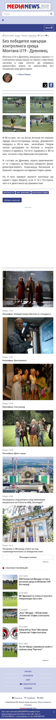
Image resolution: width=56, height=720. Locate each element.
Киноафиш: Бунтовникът (15, 360)
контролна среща (40, 193)
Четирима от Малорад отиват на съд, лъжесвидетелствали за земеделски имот (23, 550)
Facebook (31, 698)
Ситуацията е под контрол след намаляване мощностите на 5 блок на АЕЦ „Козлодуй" (24, 501)
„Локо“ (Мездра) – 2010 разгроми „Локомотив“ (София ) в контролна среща (34, 615)
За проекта (28, 676)
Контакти (18, 698)
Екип (28, 680)
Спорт (17, 35)
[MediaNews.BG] (28, 6)
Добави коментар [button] (12, 200)
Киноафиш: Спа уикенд (14, 406)
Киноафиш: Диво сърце (14, 453)
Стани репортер (29, 684)
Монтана (32, 35)
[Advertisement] (28, 237)
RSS (41, 698)
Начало (28, 671)
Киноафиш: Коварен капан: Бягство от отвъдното (27, 313)
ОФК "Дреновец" (23, 193)
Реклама (28, 688)
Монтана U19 (8, 193)
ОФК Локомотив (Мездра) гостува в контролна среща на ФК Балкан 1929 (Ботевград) (34, 582)
